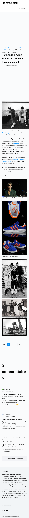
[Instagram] (7, 510)
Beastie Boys (6, 133)
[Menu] (26, 2)
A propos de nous (13, 502)
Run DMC (16, 143)
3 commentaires (12, 65)
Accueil (4, 48)
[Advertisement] (14, 27)
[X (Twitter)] (4, 510)
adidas (5, 50)
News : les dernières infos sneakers (17, 48)
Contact (4, 502)
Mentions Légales (6, 505)
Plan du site (22, 502)
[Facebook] (2, 510)
